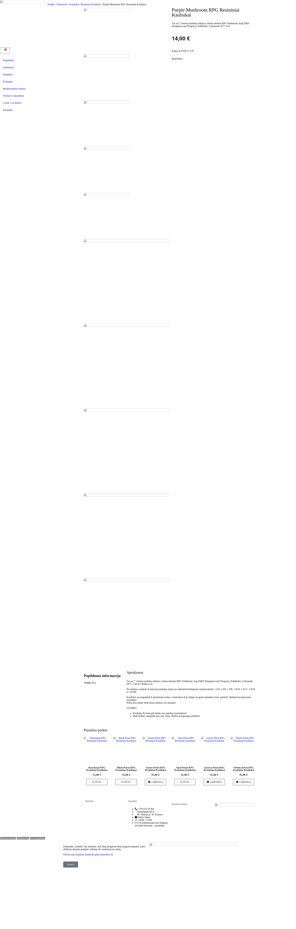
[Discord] (192, 812)
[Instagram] (184, 812)
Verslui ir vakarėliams (13, 95)
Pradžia (51, 4)
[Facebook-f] (175, 812)
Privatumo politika (94, 809)
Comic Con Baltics (12, 103)
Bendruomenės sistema (14, 88)
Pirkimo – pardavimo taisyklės (100, 814)
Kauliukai (74, 4)
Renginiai (7, 74)
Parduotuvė (8, 67)
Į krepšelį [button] (157, 782)
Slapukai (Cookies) (94, 824)
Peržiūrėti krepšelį (8, 838)
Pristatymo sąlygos (94, 830)
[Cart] (5, 50)
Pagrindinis (8, 60)
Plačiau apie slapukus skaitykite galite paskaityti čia (88, 854)
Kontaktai (8, 110)
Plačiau (97, 782)
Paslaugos (8, 81)
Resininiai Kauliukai (91, 4)
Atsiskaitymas (23, 838)
